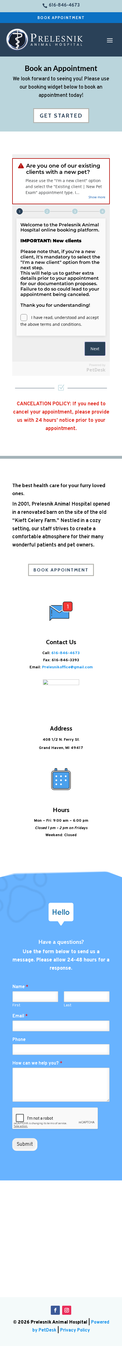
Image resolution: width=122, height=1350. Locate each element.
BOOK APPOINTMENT (61, 570)
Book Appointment (61, 17)
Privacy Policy (75, 1330)
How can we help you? (37, 1063)
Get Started (61, 115)
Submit (25, 1144)
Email (20, 1016)
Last (67, 1005)
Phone (19, 1040)
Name (20, 987)
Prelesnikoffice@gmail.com (67, 667)
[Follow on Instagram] (66, 1310)
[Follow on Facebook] (55, 1310)
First (16, 1005)
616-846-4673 (65, 653)
